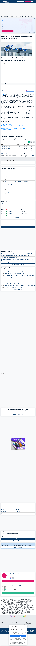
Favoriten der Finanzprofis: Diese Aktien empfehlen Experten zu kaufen (14, 257)
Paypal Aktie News (11, 605)
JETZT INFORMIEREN (18, 580)
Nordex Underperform (12, 209)
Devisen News (14, 600)
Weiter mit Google (18, 636)
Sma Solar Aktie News (4, 611)
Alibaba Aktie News (20, 611)
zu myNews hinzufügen (24, 198)
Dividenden (18, 511)
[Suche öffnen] (32, 1)
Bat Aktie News (3, 612)
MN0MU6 (33, 155)
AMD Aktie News (24, 607)
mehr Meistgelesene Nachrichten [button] (18, 264)
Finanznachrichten (13, 599)
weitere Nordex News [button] (18, 289)
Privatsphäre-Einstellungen (28, 624)
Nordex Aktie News (11, 607)
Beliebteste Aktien (19, 506)
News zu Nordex (15, 16)
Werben (13, 621)
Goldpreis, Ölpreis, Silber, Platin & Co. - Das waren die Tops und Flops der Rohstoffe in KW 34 (17, 260)
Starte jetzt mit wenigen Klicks (7, 133)
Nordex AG (4, 88)
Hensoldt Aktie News (27, 604)
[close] (25, 626)
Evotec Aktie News (3, 608)
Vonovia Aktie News (18, 607)
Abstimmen (18, 538)
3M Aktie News (15, 613)
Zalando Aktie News (15, 612)
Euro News (23, 600)
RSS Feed (6, 198)
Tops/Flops (18, 509)
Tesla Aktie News (23, 601)
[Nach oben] (33, 645)
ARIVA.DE (3, 633)
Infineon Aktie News (4, 605)
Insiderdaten (3, 511)
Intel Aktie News (3, 609)
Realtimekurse (3, 507)
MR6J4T (8, 156)
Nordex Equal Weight (11, 207)
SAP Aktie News (17, 603)
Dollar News (19, 600)
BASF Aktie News (29, 601)
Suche (18, 227)
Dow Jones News (3, 600)
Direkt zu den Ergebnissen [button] (18, 540)
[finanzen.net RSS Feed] (25, 616)
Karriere (2, 621)
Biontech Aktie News (16, 606)
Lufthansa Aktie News (29, 605)
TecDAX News (27, 599)
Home (2, 16)
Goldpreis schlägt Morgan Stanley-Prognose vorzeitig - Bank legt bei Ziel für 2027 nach (16, 253)
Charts (3, 90)
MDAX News (23, 599)
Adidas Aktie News (10, 610)
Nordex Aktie (9, 16)
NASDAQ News (9, 600)
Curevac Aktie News (31, 609)
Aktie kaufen (30, 90)
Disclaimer (25, 622)
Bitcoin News (3, 601)
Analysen (9, 90)
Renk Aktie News (22, 605)
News (6, 90)
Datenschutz (26, 621)
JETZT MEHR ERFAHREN (18, 593)
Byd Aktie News (9, 606)
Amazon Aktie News (10, 602)
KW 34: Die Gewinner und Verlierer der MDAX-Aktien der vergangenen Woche (15, 255)
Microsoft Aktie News (10, 603)
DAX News (18, 599)
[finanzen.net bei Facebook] (13, 616)
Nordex (4, 94)
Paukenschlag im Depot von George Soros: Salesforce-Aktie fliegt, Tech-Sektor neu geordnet (17, 262)
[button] (20, 1)
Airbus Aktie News (3, 606)
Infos (20, 134)
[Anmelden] (34, 2)
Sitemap (2, 623)
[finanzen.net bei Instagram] (11, 616)
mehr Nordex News (18, 196)
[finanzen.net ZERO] (18, 20)
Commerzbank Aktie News (11, 604)
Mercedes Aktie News (4, 607)
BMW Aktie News (9, 612)
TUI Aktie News (25, 602)
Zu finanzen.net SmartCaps (18, 414)
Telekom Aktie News (27, 611)
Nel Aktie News (16, 610)
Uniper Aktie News (31, 607)
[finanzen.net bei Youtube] (15, 616)
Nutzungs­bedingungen (27, 623)
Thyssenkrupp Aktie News (24, 606)
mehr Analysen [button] (18, 217)
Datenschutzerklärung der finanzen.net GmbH (18, 642)
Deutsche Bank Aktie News (24, 603)
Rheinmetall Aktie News (16, 601)
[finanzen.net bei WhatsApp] (23, 616)
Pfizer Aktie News (26, 608)
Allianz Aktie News (4, 603)
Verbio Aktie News (9, 613)
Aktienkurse (3, 506)
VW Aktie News (20, 613)
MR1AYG (2, 156)
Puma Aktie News (3, 610)
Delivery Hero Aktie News (12, 611)
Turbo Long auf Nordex (5, 146)
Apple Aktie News (3, 604)
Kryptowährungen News (30, 600)
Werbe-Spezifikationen (15, 622)
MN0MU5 (5, 156)
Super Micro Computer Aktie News (24, 612)
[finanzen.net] (6, 1)
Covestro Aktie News (17, 609)
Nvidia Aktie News (8, 601)
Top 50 (2, 509)
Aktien (5, 16)
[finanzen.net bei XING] (21, 616)
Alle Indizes (18, 507)
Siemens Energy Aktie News (18, 602)
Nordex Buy (10, 211)
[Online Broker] (6, 2)
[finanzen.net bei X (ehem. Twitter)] (17, 616)
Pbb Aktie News (3, 613)
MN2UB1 (30, 155)
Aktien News (7, 599)
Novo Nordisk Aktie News (19, 608)
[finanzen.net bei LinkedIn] (19, 616)
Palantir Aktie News (10, 609)
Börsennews (3, 599)
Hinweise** (18, 156)
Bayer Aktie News (3, 602)
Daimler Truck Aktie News (23, 610)
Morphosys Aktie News (10, 608)
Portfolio (2, 513)
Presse (2, 622)
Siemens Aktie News (24, 609)
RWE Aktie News (16, 605)
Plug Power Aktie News (19, 604)
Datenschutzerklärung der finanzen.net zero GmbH (17, 643)
